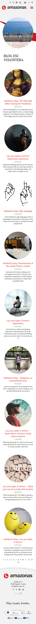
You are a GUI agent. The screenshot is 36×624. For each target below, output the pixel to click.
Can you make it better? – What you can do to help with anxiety (18, 488)
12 (29, 560)
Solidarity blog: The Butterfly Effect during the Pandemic (18, 102)
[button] (26, 2)
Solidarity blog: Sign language (18, 211)
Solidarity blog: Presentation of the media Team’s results (18, 264)
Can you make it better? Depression (18, 322)
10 (23, 560)
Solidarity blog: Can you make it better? (18, 540)
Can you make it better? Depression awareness (18, 157)
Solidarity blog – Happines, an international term (18, 379)
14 (18, 562)
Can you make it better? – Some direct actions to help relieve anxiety (18, 433)
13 (32, 560)
